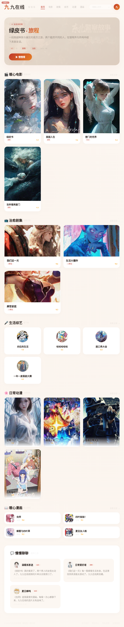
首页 (43, 6)
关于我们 (85, 623)
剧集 (58, 6)
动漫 (74, 6)
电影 (51, 6)
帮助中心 (95, 623)
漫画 (82, 6)
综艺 (66, 6)
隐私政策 (105, 623)
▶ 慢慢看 (20, 57)
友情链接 (116, 623)
